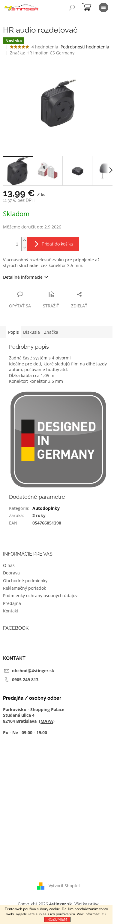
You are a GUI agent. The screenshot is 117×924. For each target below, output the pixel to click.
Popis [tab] (13, 332)
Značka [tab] (51, 332)
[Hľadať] (72, 7)
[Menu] (104, 7)
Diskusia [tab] (31, 332)
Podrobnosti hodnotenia (85, 47)
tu (104, 914)
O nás (9, 565)
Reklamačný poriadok (24, 588)
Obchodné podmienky (25, 580)
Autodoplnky (46, 508)
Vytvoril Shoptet (64, 885)
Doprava (11, 573)
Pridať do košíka (57, 244)
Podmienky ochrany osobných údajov (40, 595)
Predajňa (12, 603)
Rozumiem (57, 919)
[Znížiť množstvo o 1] (24, 247)
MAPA (46, 721)
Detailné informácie (23, 277)
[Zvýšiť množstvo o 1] (24, 240)
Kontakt (10, 611)
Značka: (42, 53)
